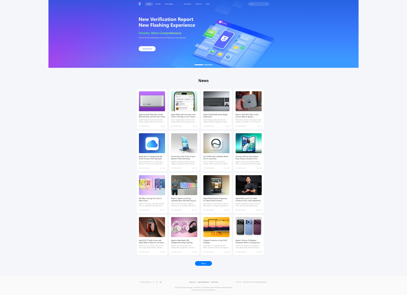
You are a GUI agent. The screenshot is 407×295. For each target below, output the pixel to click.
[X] (156, 282)
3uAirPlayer (169, 4)
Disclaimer (214, 282)
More (203, 263)
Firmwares (187, 4)
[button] (199, 64)
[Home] (140, 4)
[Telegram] (160, 282)
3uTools (158, 4)
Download (147, 48)
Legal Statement (203, 282)
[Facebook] (153, 282)
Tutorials (198, 4)
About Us (192, 282)
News (208, 4)
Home (149, 4)
